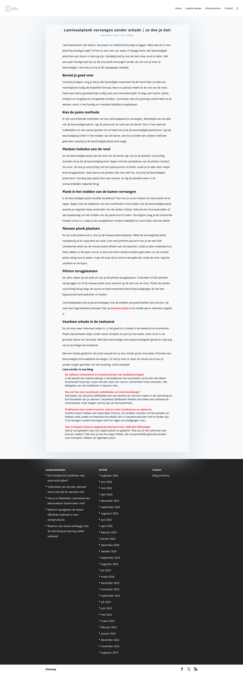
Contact (229, 8)
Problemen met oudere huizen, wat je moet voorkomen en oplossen (108, 409)
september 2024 (110, 557)
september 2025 (110, 507)
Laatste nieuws (193, 8)
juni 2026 (106, 481)
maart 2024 (107, 576)
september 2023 (110, 595)
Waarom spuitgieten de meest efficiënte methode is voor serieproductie (65, 514)
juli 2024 (106, 570)
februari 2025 (109, 532)
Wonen (130, 35)
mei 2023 (106, 614)
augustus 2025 (109, 513)
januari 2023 (108, 633)
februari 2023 (109, 627)
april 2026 (107, 494)
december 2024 (110, 545)
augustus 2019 (109, 652)
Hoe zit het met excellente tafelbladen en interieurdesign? (103, 392)
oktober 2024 (108, 551)
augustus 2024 (109, 564)
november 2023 (110, 589)
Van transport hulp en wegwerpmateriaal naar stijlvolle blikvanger (107, 426)
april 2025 (107, 526)
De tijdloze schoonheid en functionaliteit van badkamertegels (104, 374)
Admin (109, 35)
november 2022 (110, 646)
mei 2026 (106, 488)
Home (178, 8)
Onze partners (213, 8)
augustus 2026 (109, 475)
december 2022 (110, 640)
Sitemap (51, 669)
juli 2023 (106, 602)
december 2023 (110, 583)
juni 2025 (106, 519)
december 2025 (110, 500)
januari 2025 (108, 538)
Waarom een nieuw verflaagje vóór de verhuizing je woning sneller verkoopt (68, 531)
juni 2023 (106, 608)
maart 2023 (107, 621)
